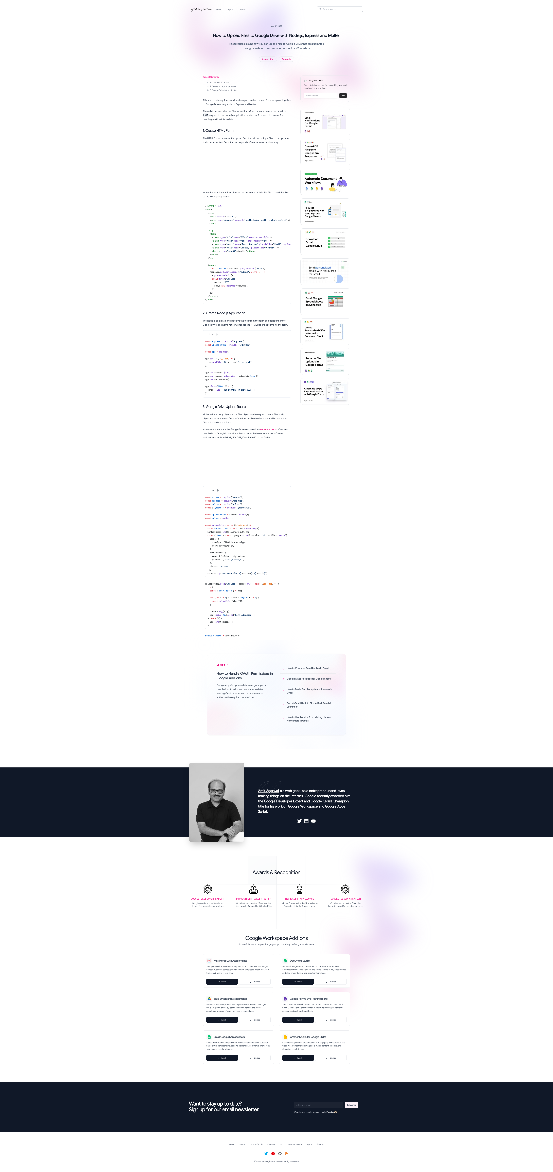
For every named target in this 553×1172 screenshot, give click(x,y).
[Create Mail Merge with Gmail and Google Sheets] (325, 271)
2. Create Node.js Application (221, 86)
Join (343, 95)
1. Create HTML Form (218, 82)
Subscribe (351, 1105)
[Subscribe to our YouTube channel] (273, 1153)
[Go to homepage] (200, 9)
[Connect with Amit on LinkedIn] (306, 821)
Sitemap (320, 1144)
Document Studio (300, 960)
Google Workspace (303, 806)
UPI (281, 1144)
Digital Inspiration (274, 1161)
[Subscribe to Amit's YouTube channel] (313, 821)
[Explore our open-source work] (280, 1153)
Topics (230, 9)
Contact (242, 9)
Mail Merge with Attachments (230, 960)
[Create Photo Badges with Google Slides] (325, 331)
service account (268, 429)
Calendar (271, 1144)
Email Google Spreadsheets (229, 1037)
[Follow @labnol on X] (266, 1153)
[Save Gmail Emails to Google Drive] (325, 241)
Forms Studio (257, 1144)
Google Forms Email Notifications (308, 998)
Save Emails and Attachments (230, 998)
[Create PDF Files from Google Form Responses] (325, 152)
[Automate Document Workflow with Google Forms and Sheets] (325, 182)
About (218, 9)
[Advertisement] (247, 167)
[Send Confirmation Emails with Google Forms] (325, 122)
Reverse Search (295, 1144)
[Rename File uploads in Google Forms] (325, 361)
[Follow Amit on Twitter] (299, 821)
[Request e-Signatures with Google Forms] (325, 211)
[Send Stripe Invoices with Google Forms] (325, 391)
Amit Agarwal (268, 791)
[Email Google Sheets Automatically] (325, 301)
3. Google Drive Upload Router (222, 90)
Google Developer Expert (283, 801)
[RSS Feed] (287, 1153)
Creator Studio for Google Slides (308, 1037)
